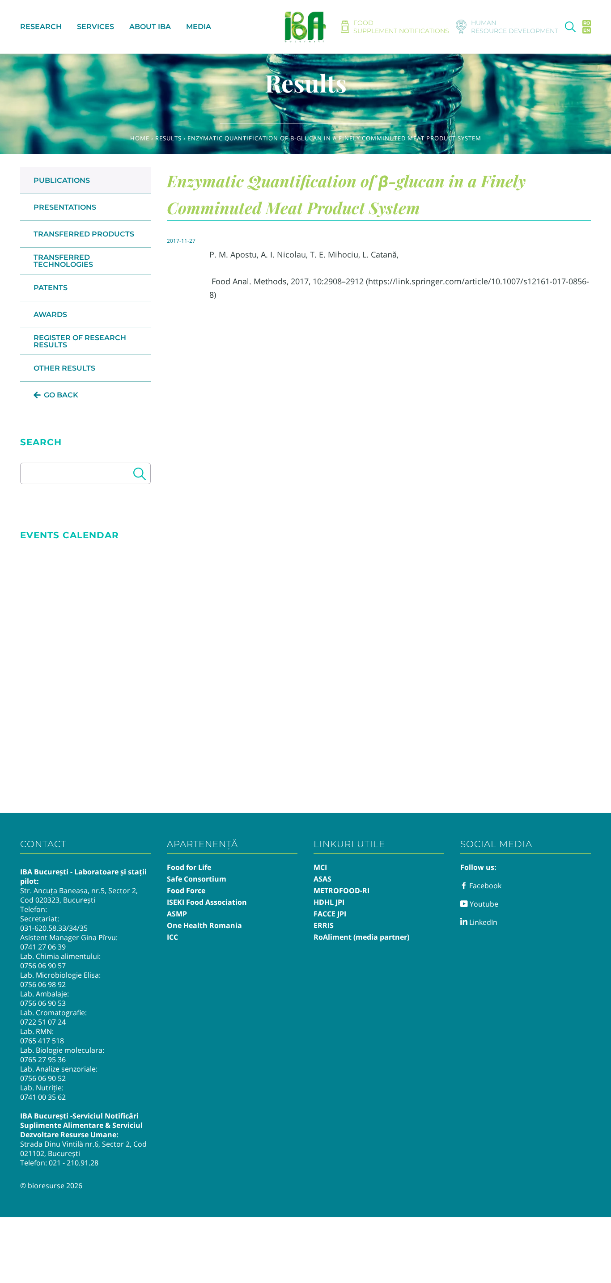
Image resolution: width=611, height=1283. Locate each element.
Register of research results (80, 341)
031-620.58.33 (43, 928)
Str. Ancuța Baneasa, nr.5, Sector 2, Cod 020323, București (79, 895)
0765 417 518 (42, 1041)
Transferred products (84, 234)
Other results (64, 368)
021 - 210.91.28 (73, 1163)
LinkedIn (482, 922)
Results (168, 138)
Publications (62, 180)
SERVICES (95, 26)
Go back (61, 395)
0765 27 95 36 (43, 1059)
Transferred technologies (63, 261)
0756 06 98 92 (43, 984)
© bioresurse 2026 (51, 1185)
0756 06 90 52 (43, 1078)
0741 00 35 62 (43, 1097)
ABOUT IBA (150, 26)
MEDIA (198, 26)
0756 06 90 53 (43, 1003)
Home (139, 138)
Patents (51, 287)
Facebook (484, 886)
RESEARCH (41, 26)
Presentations (65, 207)
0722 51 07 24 (43, 1022)
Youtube (483, 904)
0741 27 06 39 (43, 947)
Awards (50, 314)
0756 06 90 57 (43, 966)
